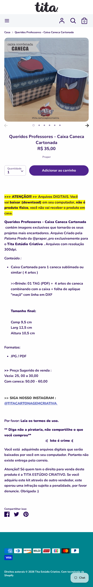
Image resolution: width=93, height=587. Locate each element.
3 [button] (44, 125)
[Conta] (62, 19)
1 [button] (33, 125)
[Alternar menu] (7, 20)
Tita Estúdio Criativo (47, 571)
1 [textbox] (8, 172)
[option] (46, 80)
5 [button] (54, 125)
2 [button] (39, 125)
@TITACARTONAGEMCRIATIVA (31, 403)
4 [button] (49, 125)
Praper (46, 157)
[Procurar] (73, 19)
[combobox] (15, 170)
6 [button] (60, 125)
